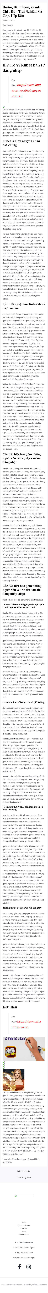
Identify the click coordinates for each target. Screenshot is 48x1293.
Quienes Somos (24, 1225)
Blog (24, 1231)
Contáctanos (24, 1234)
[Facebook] (19, 1266)
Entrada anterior (23, 1171)
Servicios (24, 1228)
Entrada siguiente (24, 1177)
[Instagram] (28, 1266)
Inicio (24, 1222)
